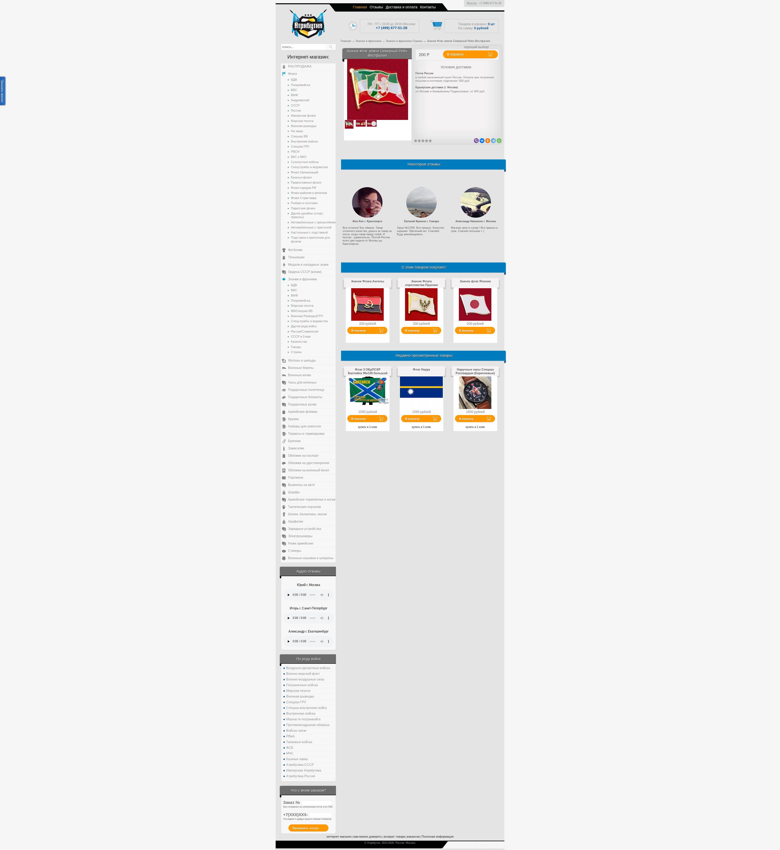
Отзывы (376, 7)
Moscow (472, 3)
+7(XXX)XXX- (296, 814)
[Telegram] (493, 140)
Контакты (428, 7)
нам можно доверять (367, 836)
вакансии (413, 836)
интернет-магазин (339, 836)
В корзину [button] (455, 54)
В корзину (358, 330)
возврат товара (394, 836)
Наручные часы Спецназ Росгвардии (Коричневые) (475, 371)
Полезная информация (437, 836)
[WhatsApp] (499, 140)
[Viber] (476, 140)
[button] (331, 47)
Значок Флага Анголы (367, 281)
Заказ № (292, 802)
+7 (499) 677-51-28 (490, 3)
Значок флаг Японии (475, 281)
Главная (360, 7)
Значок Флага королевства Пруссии (421, 283)
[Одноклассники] (487, 140)
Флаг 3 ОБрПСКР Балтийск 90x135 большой (367, 371)
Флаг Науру (421, 369)
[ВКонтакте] (482, 140)
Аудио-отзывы (308, 571)
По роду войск (308, 659)
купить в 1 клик (367, 426)
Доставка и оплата (401, 7)
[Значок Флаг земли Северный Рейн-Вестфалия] (377, 89)
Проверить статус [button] (305, 828)
